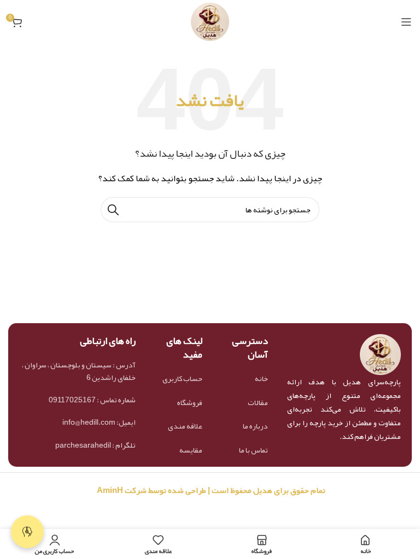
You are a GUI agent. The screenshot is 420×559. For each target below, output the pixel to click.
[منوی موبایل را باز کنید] (406, 22)
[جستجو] (113, 209)
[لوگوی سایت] (210, 24)
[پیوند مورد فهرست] (244, 378)
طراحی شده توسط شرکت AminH (150, 490)
